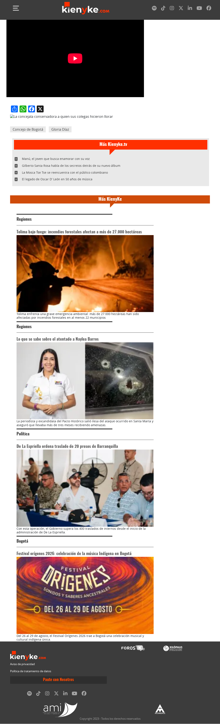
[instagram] (172, 9)
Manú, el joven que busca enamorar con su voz (56, 159)
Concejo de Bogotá (28, 129)
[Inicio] (85, 8)
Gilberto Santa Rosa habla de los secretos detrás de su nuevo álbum (71, 166)
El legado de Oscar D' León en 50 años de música (57, 179)
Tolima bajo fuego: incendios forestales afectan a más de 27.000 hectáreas (79, 232)
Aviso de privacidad (22, 664)
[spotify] (154, 9)
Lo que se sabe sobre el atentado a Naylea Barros (58, 339)
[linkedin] (190, 9)
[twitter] (181, 9)
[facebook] (208, 9)
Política (23, 434)
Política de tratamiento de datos (30, 671)
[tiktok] (163, 9)
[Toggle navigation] (16, 8)
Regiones (24, 219)
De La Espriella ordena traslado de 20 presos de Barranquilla (67, 447)
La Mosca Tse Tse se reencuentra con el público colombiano (65, 172)
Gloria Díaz (60, 129)
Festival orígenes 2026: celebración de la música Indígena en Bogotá (74, 554)
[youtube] (199, 9)
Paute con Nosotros (58, 680)
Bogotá (22, 541)
